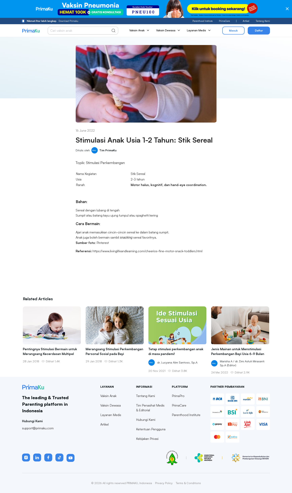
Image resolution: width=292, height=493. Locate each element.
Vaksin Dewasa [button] (165, 30)
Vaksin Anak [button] (137, 30)
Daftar (259, 30)
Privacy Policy (164, 483)
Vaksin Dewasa (110, 405)
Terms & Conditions (188, 483)
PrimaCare (224, 20)
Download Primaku (52, 20)
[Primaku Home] (31, 31)
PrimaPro (178, 396)
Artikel (246, 20)
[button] (26, 457)
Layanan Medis (110, 415)
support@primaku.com (38, 428)
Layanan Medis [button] (196, 30)
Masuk (233, 30)
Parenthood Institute (202, 20)
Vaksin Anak (108, 396)
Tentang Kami (263, 20)
